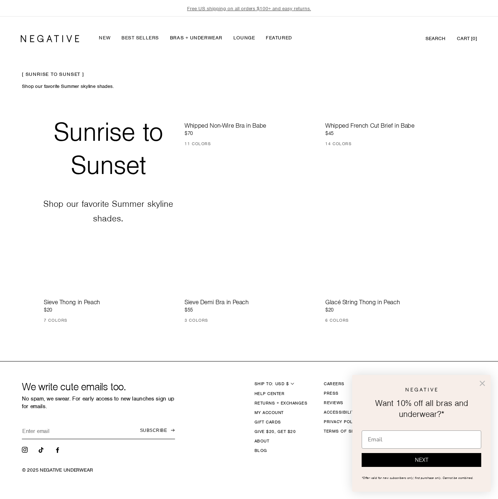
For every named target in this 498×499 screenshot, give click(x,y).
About (261, 441)
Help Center (269, 393)
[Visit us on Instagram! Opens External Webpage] (25, 449)
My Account (269, 412)
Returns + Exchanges (280, 403)
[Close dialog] (482, 383)
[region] (249, 8)
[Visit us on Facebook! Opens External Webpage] (58, 449)
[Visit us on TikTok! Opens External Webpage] (42, 449)
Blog (260, 450)
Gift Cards (267, 422)
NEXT (421, 460)
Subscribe (153, 430)
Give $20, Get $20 (275, 431)
